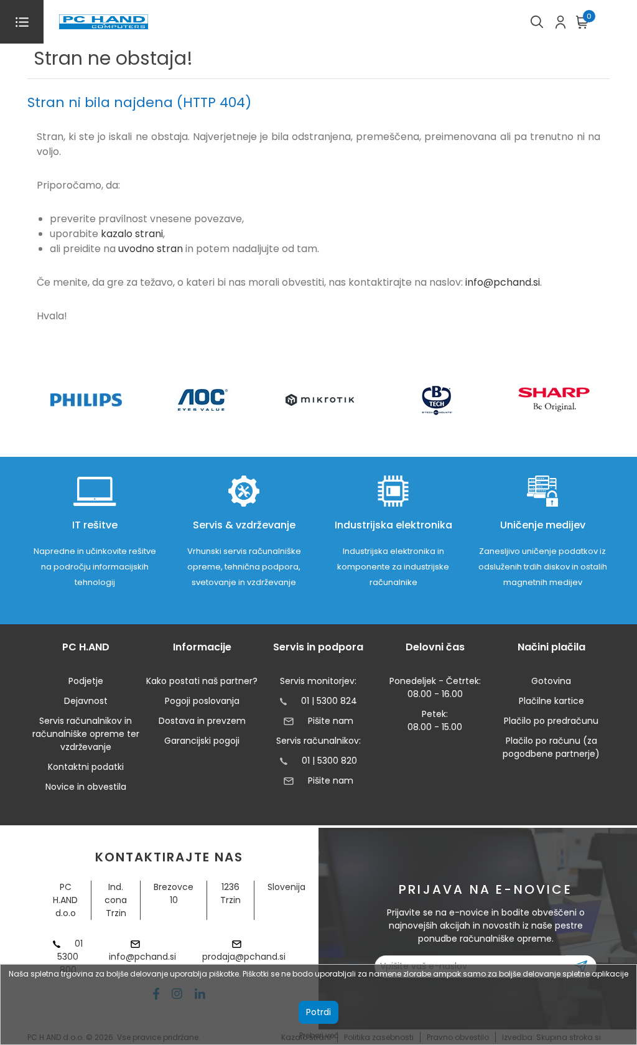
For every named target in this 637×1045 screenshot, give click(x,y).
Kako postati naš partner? (202, 681)
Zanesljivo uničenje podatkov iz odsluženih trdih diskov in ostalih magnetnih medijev (542, 566)
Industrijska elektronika (393, 525)
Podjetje (85, 681)
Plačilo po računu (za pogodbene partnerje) (551, 747)
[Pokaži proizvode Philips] (86, 399)
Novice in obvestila (85, 786)
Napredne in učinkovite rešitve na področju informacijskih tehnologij (95, 566)
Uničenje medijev (542, 525)
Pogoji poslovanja (202, 701)
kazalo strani (132, 234)
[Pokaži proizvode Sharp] (554, 399)
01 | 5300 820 (329, 760)
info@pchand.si (502, 282)
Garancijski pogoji (201, 740)
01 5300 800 (70, 956)
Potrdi (318, 1012)
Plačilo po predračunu (551, 721)
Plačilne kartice (551, 701)
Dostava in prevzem (202, 721)
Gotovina (551, 681)
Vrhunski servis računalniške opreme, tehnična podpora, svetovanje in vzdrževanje (244, 566)
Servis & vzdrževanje (244, 525)
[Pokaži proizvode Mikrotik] (320, 400)
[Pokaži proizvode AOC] (203, 400)
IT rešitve (95, 525)
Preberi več (318, 1035)
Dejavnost (86, 701)
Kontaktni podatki (86, 767)
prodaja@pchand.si (244, 956)
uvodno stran (150, 248)
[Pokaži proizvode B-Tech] (437, 399)
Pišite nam (330, 721)
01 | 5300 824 (329, 701)
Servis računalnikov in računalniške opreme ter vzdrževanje (85, 734)
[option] (85, 399)
